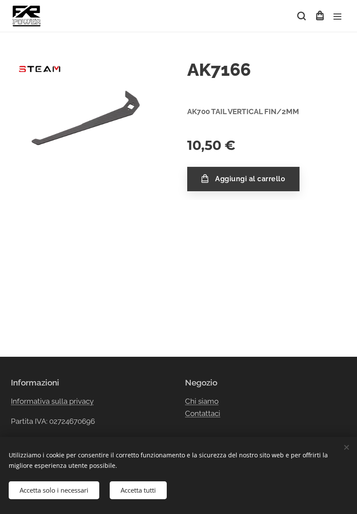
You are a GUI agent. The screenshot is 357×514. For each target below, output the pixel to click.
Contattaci (202, 413)
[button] (301, 16)
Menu (337, 16)
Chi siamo (202, 401)
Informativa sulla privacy (52, 401)
